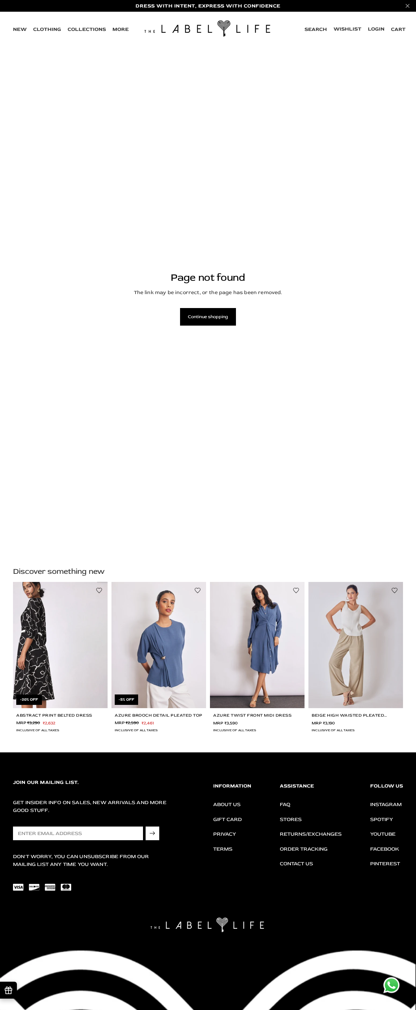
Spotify (381, 819)
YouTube (383, 834)
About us (226, 804)
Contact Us (296, 863)
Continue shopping (208, 316)
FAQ (285, 804)
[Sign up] (152, 833)
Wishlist (347, 29)
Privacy (224, 834)
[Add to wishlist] (99, 590)
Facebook (384, 848)
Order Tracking (304, 848)
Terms (222, 848)
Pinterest (385, 863)
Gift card (227, 819)
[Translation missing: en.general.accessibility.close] (407, 5)
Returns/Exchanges (311, 834)
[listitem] (120, 29)
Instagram (386, 804)
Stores (291, 819)
